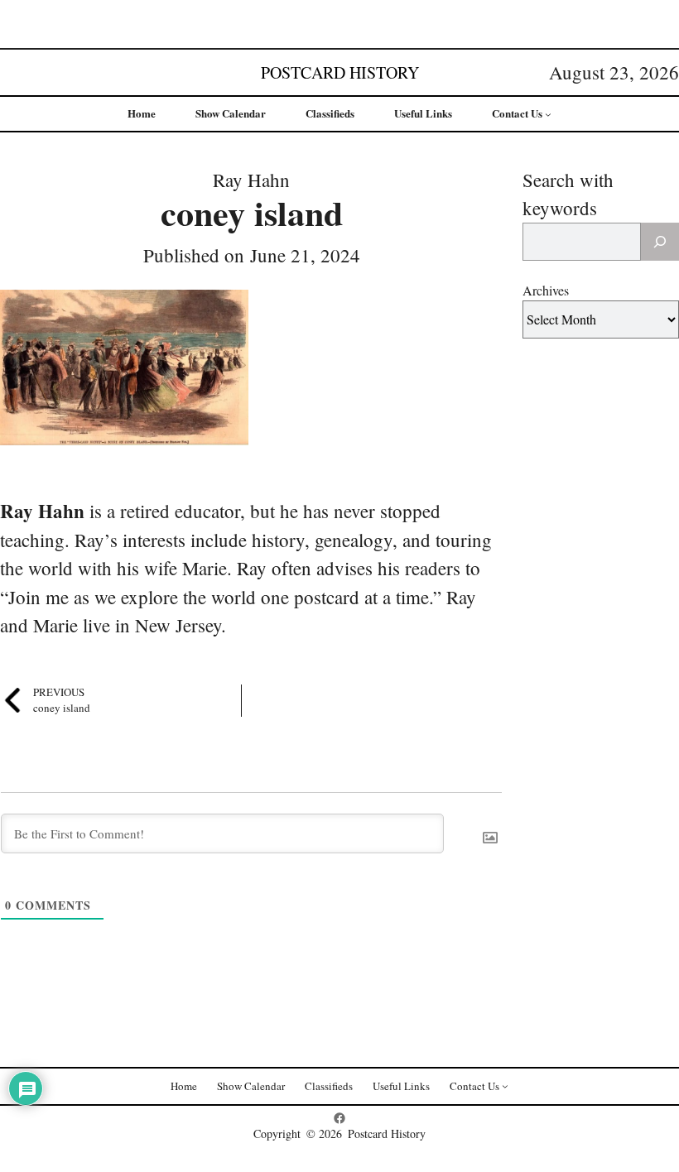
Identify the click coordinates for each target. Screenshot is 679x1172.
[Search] (660, 242)
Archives (545, 290)
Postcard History (340, 72)
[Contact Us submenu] (548, 114)
